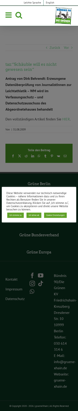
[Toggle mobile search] (18, 15)
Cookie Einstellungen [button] (55, 215)
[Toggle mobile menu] (9, 15)
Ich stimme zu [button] (15, 215)
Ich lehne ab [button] (34, 215)
